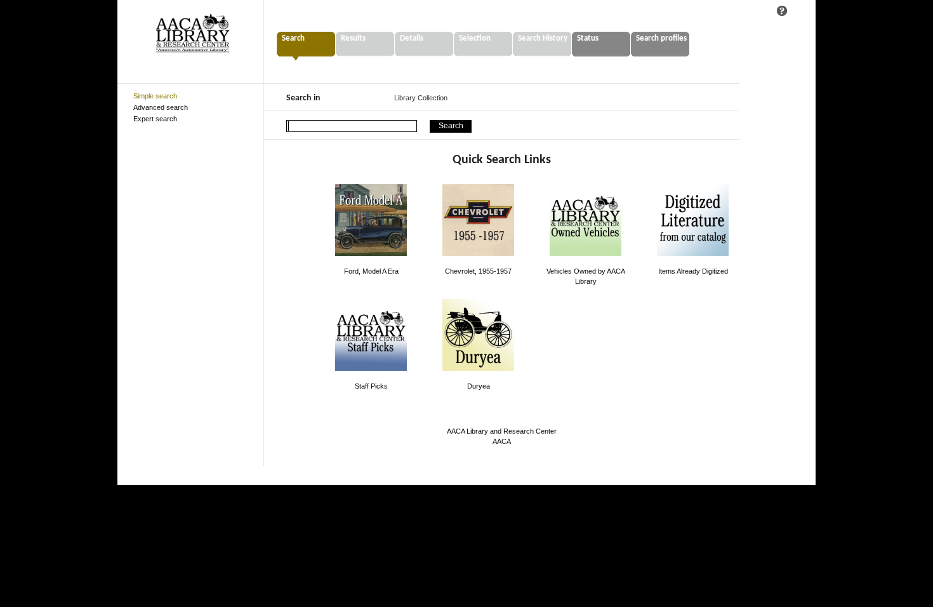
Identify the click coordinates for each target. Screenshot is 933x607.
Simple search (155, 96)
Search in (303, 98)
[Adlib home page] (190, 36)
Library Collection (420, 98)
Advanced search (160, 107)
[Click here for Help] (782, 11)
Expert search (155, 119)
